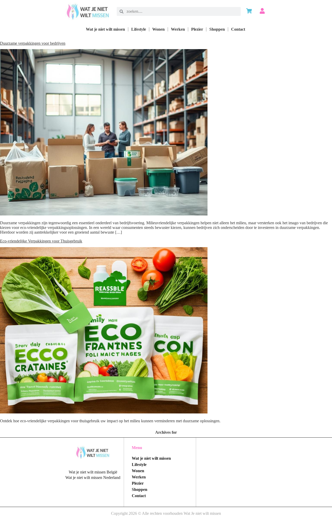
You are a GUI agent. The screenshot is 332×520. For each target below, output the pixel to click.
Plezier (197, 29)
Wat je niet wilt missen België (93, 472)
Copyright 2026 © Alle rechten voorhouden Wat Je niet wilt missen (166, 513)
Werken (178, 29)
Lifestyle (138, 29)
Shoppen (217, 29)
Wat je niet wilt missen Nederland (92, 477)
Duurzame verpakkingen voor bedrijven (32, 43)
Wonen (158, 29)
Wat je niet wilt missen (105, 29)
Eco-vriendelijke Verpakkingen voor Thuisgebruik (41, 241)
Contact (238, 29)
